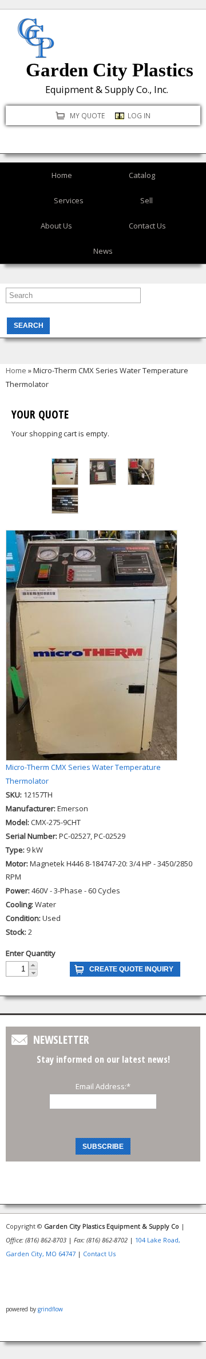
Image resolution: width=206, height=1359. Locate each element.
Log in (139, 115)
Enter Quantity (31, 953)
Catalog (142, 175)
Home (62, 175)
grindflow (50, 1309)
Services (69, 200)
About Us (56, 225)
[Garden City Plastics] (35, 50)
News (103, 251)
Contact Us (147, 225)
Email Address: (103, 1086)
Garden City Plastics (109, 70)
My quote (87, 115)
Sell (146, 200)
